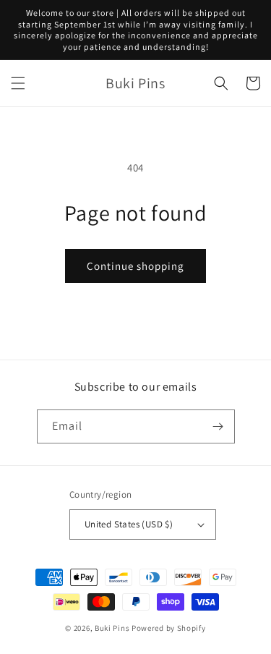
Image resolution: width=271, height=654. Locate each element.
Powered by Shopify (169, 628)
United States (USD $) (129, 524)
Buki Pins (112, 628)
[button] (18, 83)
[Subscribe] (218, 426)
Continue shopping (135, 266)
